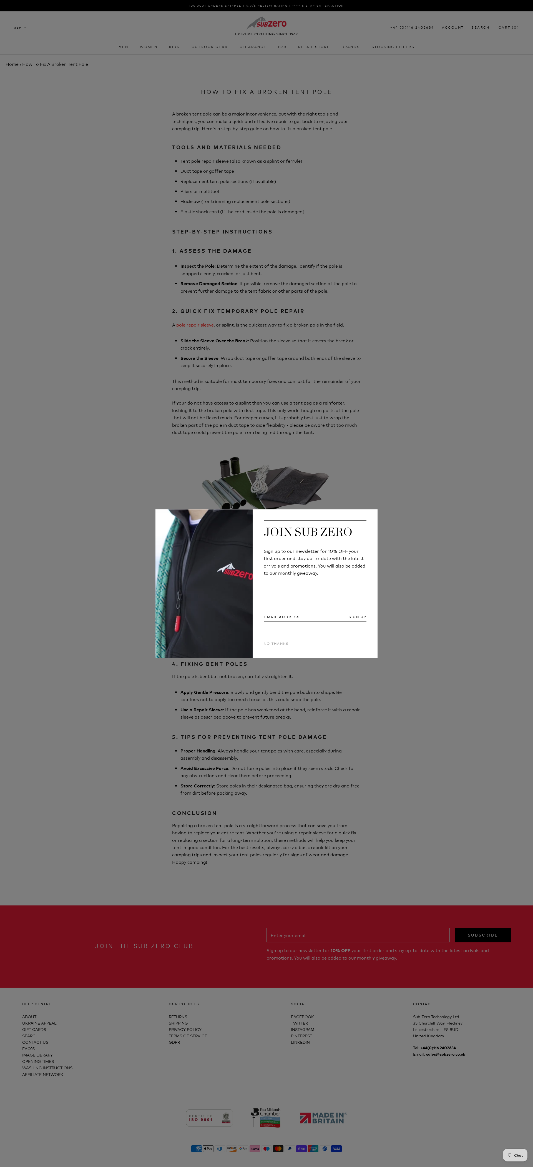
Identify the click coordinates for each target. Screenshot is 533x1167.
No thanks (276, 643)
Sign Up (357, 617)
